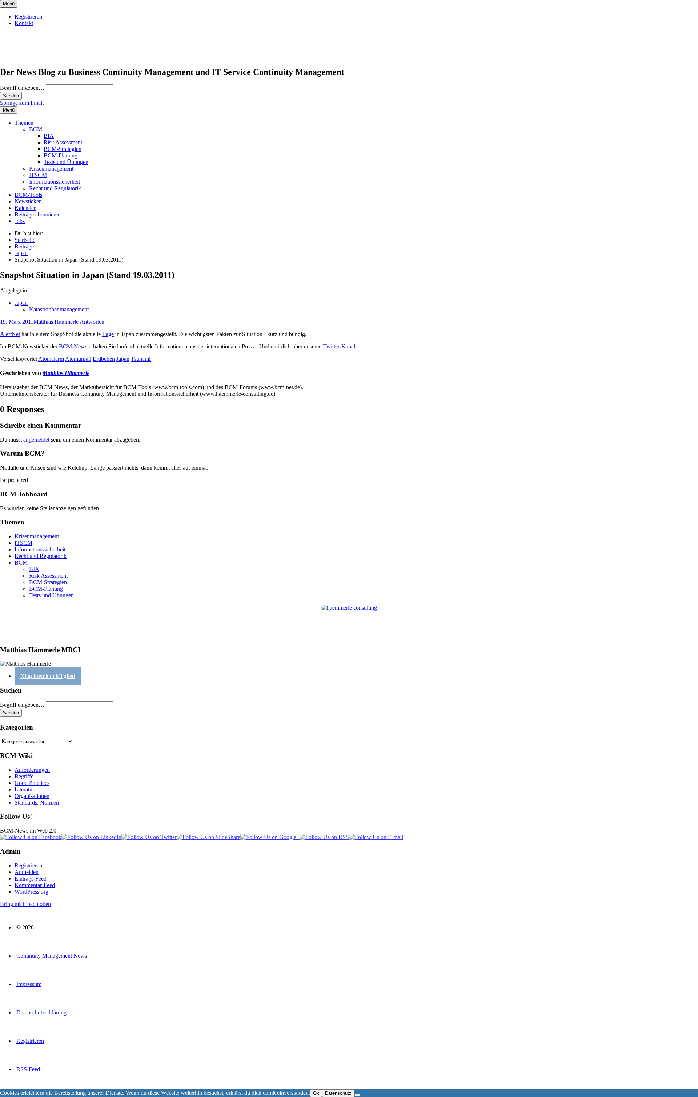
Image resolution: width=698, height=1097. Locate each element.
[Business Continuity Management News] (44, 56)
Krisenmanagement (51, 168)
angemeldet (36, 439)
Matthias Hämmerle (56, 322)
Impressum (28, 984)
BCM (35, 129)
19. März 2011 (16, 322)
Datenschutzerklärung (41, 1012)
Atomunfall (78, 359)
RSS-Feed (28, 1069)
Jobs (20, 221)
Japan (21, 303)
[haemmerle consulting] (349, 622)
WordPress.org (31, 892)
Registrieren (28, 16)
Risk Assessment (63, 142)
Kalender (25, 208)
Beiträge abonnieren (38, 214)
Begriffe (24, 776)
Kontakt (24, 23)
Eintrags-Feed (31, 878)
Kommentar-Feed (35, 885)
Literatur (24, 789)
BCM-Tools (28, 195)
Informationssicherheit (54, 182)
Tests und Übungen (66, 162)
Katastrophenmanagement (59, 309)
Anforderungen (32, 770)
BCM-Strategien (62, 149)
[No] (357, 1095)
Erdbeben (104, 359)
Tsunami (141, 359)
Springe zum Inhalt (22, 103)
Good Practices (32, 783)
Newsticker (28, 201)
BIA (49, 136)
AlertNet (10, 334)
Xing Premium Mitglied (47, 676)
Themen (24, 123)
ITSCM (38, 175)
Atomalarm (51, 359)
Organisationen (32, 796)
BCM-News (73, 346)
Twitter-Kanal (339, 346)
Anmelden (27, 872)
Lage (108, 334)
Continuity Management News (51, 956)
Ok (316, 1093)
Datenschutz (338, 1093)
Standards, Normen (37, 802)
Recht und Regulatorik (55, 188)
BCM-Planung (60, 155)
